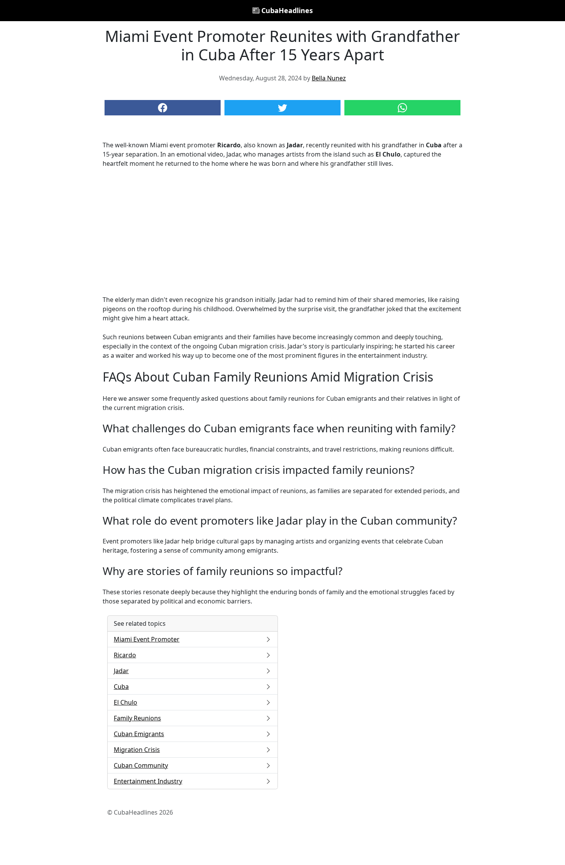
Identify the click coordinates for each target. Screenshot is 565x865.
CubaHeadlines (286, 10)
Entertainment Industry (148, 781)
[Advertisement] (282, 231)
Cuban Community (141, 765)
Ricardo (125, 655)
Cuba (121, 686)
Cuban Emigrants (139, 734)
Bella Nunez (329, 78)
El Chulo (125, 702)
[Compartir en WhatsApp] (402, 107)
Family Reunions (137, 718)
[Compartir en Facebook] (163, 107)
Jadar (121, 671)
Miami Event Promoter (146, 639)
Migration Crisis (137, 749)
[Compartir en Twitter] (282, 107)
